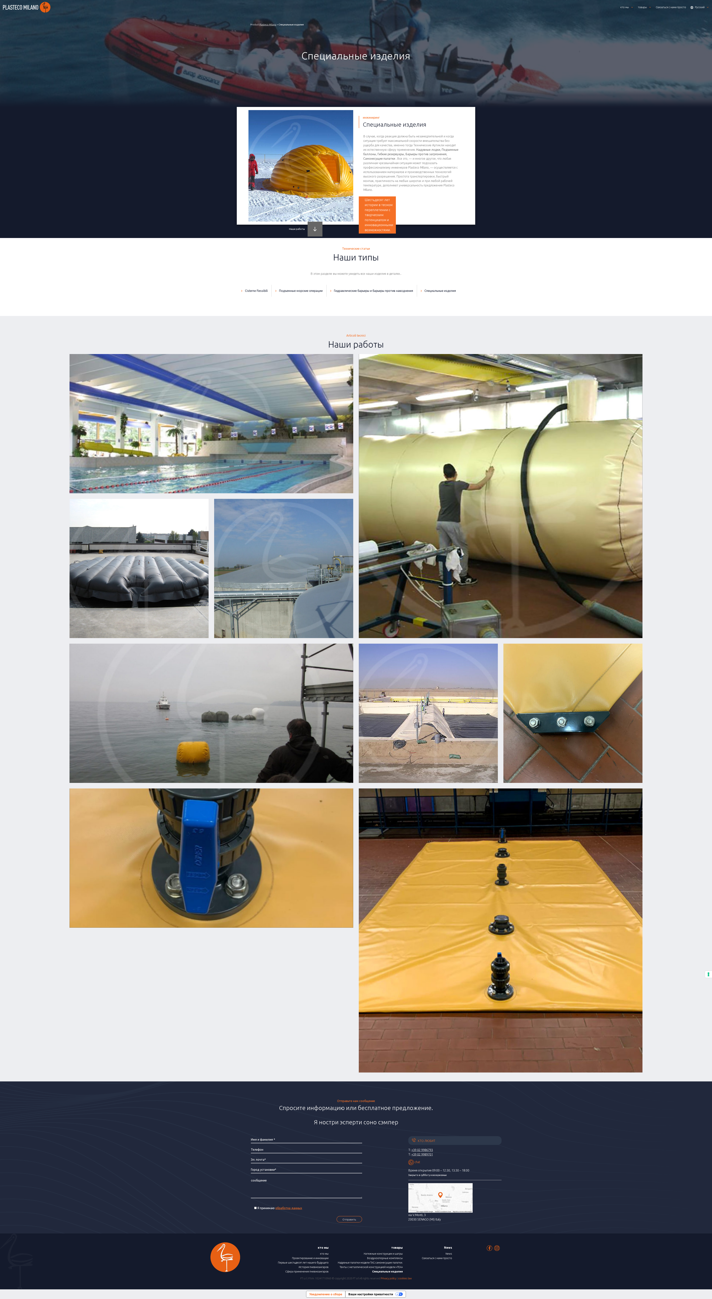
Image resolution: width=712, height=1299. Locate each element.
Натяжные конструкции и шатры (383, 1253)
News (449, 1253)
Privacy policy (388, 1278)
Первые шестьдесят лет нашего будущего (303, 1262)
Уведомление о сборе (325, 1294)
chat (417, 1162)
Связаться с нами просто (437, 1258)
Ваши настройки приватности (370, 1294)
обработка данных (288, 1208)
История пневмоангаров (314, 1267)
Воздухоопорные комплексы (385, 1258)
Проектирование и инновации (310, 1258)
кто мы (324, 1253)
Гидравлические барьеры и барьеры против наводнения (373, 290)
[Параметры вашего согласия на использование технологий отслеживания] (708, 974)
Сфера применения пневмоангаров (307, 1271)
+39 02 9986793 (422, 1150)
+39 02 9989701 (422, 1154)
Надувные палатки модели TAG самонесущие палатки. (370, 1262)
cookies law (405, 1278)
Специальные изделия (440, 290)
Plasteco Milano (267, 24)
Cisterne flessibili (256, 290)
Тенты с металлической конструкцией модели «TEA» (371, 1267)
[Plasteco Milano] (26, 7)
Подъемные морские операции (301, 290)
